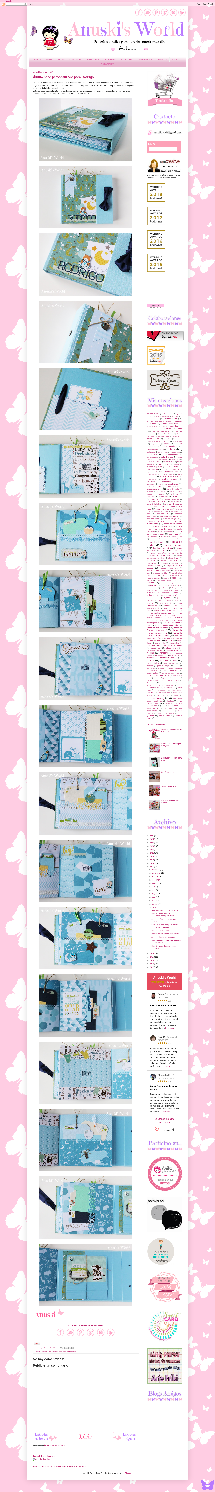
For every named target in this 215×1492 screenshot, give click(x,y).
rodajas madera (161, 690)
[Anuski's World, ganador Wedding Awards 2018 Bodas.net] (156, 201)
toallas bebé (173, 706)
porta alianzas (170, 670)
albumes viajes (163, 436)
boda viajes (151, 452)
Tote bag (168, 708)
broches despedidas (154, 467)
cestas (172, 491)
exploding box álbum (160, 573)
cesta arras (160, 491)
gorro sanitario (164, 583)
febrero (155, 904)
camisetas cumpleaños (168, 484)
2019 (152, 860)
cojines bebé (164, 496)
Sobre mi (37, 59)
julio (153, 887)
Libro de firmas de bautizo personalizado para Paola (162, 915)
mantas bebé (160, 643)
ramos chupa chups (167, 683)
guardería (154, 585)
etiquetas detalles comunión (158, 570)
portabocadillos (152, 673)
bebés (171, 449)
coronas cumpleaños (162, 526)
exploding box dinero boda (168, 575)
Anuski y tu (178, 439)
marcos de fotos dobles (173, 645)
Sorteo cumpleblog (168, 786)
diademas (162, 551)
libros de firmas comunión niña (164, 631)
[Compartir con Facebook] (69, 1348)
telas (163, 706)
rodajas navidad (164, 692)
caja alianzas (152, 469)
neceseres (164, 661)
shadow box (158, 701)
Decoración (162, 59)
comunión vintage (155, 521)
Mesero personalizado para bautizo (165, 934)
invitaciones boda (171, 590)
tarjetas (154, 706)
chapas (161, 494)
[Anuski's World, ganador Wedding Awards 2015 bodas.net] (156, 271)
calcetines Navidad (169, 479)
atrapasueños (155, 444)
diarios (151, 555)
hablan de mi (152, 588)
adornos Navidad (153, 414)
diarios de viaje (173, 558)
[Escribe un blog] (63, 1348)
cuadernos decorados (163, 529)
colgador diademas (172, 499)
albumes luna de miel (165, 434)
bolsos (176, 464)
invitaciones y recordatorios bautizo (162, 593)
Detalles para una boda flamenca (164, 910)
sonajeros (168, 703)
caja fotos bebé (152, 472)
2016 (152, 953)
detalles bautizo (157, 542)
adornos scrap (168, 414)
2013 (152, 964)
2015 (152, 957)
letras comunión (166, 603)
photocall (161, 668)
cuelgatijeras (164, 536)
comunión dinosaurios (173, 504)
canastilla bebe (154, 486)
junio (154, 890)
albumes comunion (170, 426)
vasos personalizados (166, 713)
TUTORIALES (107, 64)
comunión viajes (153, 519)
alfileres (176, 436)
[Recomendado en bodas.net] (156, 364)
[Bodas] (165, 341)
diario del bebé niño (175, 553)
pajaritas (150, 666)
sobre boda (170, 701)
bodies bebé (152, 454)
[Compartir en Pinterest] (72, 1348)
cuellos (174, 536)
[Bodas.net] (164, 1130)
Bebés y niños (92, 59)
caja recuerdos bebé (169, 472)
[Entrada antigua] (125, 1440)
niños (175, 660)
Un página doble (167, 772)
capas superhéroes (154, 489)
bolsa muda (163, 459)
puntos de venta (173, 680)
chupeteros (151, 496)
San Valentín (163, 695)
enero (154, 907)
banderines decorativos (155, 449)
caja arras (165, 469)
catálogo (150, 491)
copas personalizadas (173, 524)
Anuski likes (167, 439)
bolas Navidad (167, 457)
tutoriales (165, 711)
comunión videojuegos (171, 519)
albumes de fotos (174, 429)
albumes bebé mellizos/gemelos (159, 421)
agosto (155, 883)
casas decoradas (173, 489)
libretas (174, 615)
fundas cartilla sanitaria (164, 580)
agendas (175, 416)
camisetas (150, 484)
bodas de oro (162, 452)
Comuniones (75, 59)
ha (179, 585)
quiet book (151, 683)
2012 (152, 967)
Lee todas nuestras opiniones (164, 1120)
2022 (152, 850)
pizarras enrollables (175, 668)
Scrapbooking (126, 59)
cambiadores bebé (169, 482)
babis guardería (170, 446)
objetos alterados (170, 663)
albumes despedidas (161, 431)
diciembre (156, 870)
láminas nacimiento (164, 600)
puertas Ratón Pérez (155, 680)
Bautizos (61, 59)
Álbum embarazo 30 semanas (163, 937)
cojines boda (177, 496)
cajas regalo (151, 479)
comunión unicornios (169, 516)
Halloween (164, 588)
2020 (152, 856)
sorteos (179, 703)
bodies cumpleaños (170, 454)
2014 (152, 960)
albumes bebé (46, 1351)
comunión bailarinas (154, 504)
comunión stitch (163, 514)
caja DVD (176, 469)
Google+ (9, 1)
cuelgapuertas (152, 536)
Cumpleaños (110, 59)
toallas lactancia (153, 708)
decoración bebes (155, 539)
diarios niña (151, 560)
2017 (152, 867)
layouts (150, 603)
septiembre (156, 880)
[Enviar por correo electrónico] (61, 1348)
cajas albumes (169, 474)
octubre (155, 877)
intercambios (152, 590)
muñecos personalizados (160, 658)
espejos (165, 563)
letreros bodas (170, 605)
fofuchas (166, 578)
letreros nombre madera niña (159, 613)
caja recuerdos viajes (154, 474)
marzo (154, 901)
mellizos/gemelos (171, 648)
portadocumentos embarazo (158, 675)
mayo (154, 894)
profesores (176, 678)
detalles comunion (173, 545)
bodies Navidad (152, 457)
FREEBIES (177, 59)
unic (172, 711)
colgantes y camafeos (156, 501)
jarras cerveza (152, 598)
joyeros (167, 598)
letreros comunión (153, 608)
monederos (164, 653)
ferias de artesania (153, 578)
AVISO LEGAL (38, 1466)
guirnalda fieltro (169, 585)
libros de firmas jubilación (173, 638)
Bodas (49, 59)
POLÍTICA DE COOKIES (76, 1466)
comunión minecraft (163, 509)
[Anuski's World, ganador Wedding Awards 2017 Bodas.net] (156, 224)
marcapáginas (174, 643)
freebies (175, 578)
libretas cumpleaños (154, 618)
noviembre (156, 873)
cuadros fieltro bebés (165, 531)
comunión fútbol (157, 506)
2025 (152, 839)
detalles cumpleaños (162, 548)
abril (154, 897)
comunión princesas (161, 511)
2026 (152, 836)
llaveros (169, 641)
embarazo (151, 563)
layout (177, 600)
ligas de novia (156, 641)
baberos (167, 444)
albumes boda (152, 426)
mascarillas (155, 648)
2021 (152, 853)
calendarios (151, 481)
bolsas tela (163, 464)
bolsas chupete (153, 462)
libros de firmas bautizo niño (166, 625)
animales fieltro (153, 439)
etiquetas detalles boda (169, 568)
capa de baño (173, 486)
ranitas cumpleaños (166, 685)
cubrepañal (173, 534)
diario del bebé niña (158, 553)
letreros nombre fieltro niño (166, 610)
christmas (174, 494)
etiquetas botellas (154, 566)
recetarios (168, 688)
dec (181, 536)
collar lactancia (174, 501)
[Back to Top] (207, 1485)
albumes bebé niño (59, 1351)
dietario (163, 560)
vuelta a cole (164, 716)
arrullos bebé (177, 441)
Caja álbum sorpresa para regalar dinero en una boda (164, 926)
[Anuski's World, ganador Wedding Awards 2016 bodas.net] (156, 248)
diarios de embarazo (165, 556)
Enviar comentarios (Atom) (54, 1445)
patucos (176, 666)
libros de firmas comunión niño (164, 634)
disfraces (174, 560)
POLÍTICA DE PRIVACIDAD (55, 1466)
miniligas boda (172, 650)
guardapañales (177, 583)
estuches (175, 563)
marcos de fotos (153, 645)
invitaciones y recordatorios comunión (162, 595)
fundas (149, 580)
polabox (154, 670)
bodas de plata (175, 452)
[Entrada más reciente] (46, 1440)
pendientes (151, 668)
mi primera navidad (154, 650)
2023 (152, 846)
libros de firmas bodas (157, 628)
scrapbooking (71, 1351)
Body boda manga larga (161, 930)
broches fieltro (172, 467)
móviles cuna (174, 655)
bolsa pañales (175, 459)
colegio (155, 499)
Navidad (151, 660)
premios (166, 678)
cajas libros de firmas (169, 477)
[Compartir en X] (66, 1348)
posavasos (156, 678)
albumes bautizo (153, 419)
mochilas (150, 653)
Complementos (145, 59)
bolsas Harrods (168, 462)
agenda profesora (162, 416)
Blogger (128, 1473)
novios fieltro (153, 663)
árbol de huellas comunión (159, 441)
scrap (176, 695)
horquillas (175, 588)
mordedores (160, 655)
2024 (152, 843)
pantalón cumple (163, 666)
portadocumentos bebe (170, 673)
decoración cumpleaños (173, 539)
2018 (152, 863)
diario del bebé (176, 551)
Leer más (169, 1028)
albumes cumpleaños (154, 429)
